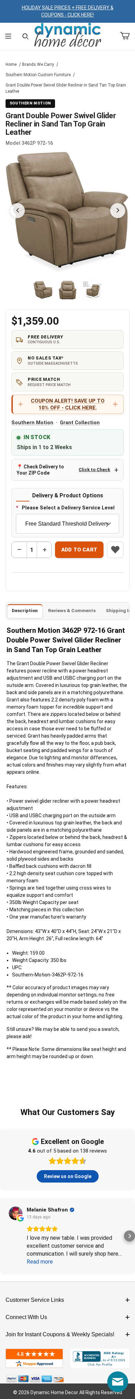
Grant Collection (80, 423)
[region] (68, 290)
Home (11, 64)
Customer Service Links (35, 1300)
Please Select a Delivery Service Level (68, 508)
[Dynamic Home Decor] (67, 35)
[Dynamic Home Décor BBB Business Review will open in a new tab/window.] (99, 1358)
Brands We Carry (38, 64)
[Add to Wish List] (115, 549)
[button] (43, 290)
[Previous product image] (17, 210)
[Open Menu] (8, 36)
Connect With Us (26, 1317)
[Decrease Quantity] (19, 550)
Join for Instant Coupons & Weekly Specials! (60, 1334)
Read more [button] (40, 1261)
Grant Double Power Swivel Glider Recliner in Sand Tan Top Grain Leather (66, 88)
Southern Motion (32, 423)
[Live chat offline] (117, 1381)
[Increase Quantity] (44, 550)
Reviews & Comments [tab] (72, 610)
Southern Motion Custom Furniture (38, 74)
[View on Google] (15, 1213)
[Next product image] (117, 210)
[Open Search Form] (25, 36)
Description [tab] (25, 610)
